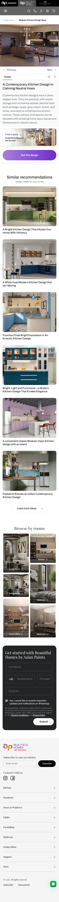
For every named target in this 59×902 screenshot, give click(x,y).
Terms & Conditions (19, 715)
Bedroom (41, 600)
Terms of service (24, 885)
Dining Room (14, 593)
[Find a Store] (47, 11)
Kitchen (41, 559)
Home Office (14, 634)
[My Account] (41, 11)
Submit (43, 721)
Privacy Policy (39, 715)
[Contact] (35, 11)
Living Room (14, 569)
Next (49, 70)
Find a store (11, 134)
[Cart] (53, 11)
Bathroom (41, 634)
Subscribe (46, 763)
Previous (11, 70)
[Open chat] (53, 884)
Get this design (29, 155)
